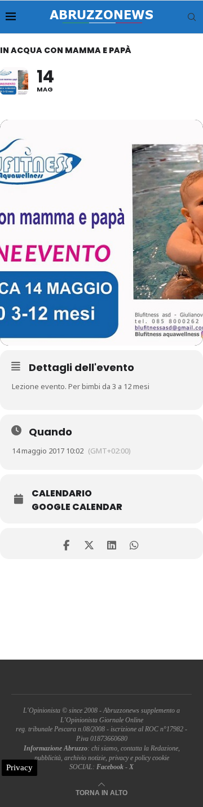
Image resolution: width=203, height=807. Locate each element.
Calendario (62, 493)
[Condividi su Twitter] (89, 543)
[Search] (191, 17)
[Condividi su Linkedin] (111, 543)
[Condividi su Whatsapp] (134, 543)
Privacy (19, 767)
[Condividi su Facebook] (66, 543)
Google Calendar (77, 507)
